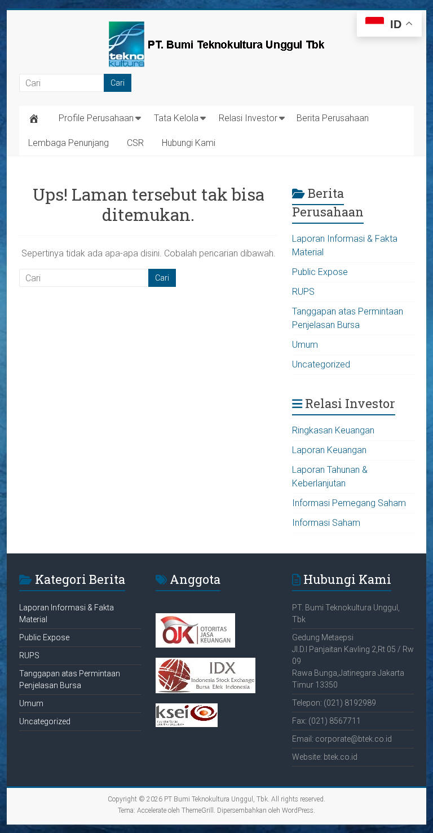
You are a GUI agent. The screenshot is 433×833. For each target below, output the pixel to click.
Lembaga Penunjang (68, 143)
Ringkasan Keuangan (333, 430)
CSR (135, 143)
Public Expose (320, 272)
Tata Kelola (176, 118)
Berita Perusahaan (333, 118)
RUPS (303, 291)
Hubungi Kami (188, 143)
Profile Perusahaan (96, 118)
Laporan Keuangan (329, 450)
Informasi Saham (326, 522)
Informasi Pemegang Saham (349, 503)
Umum (305, 344)
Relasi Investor (248, 118)
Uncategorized (321, 364)
